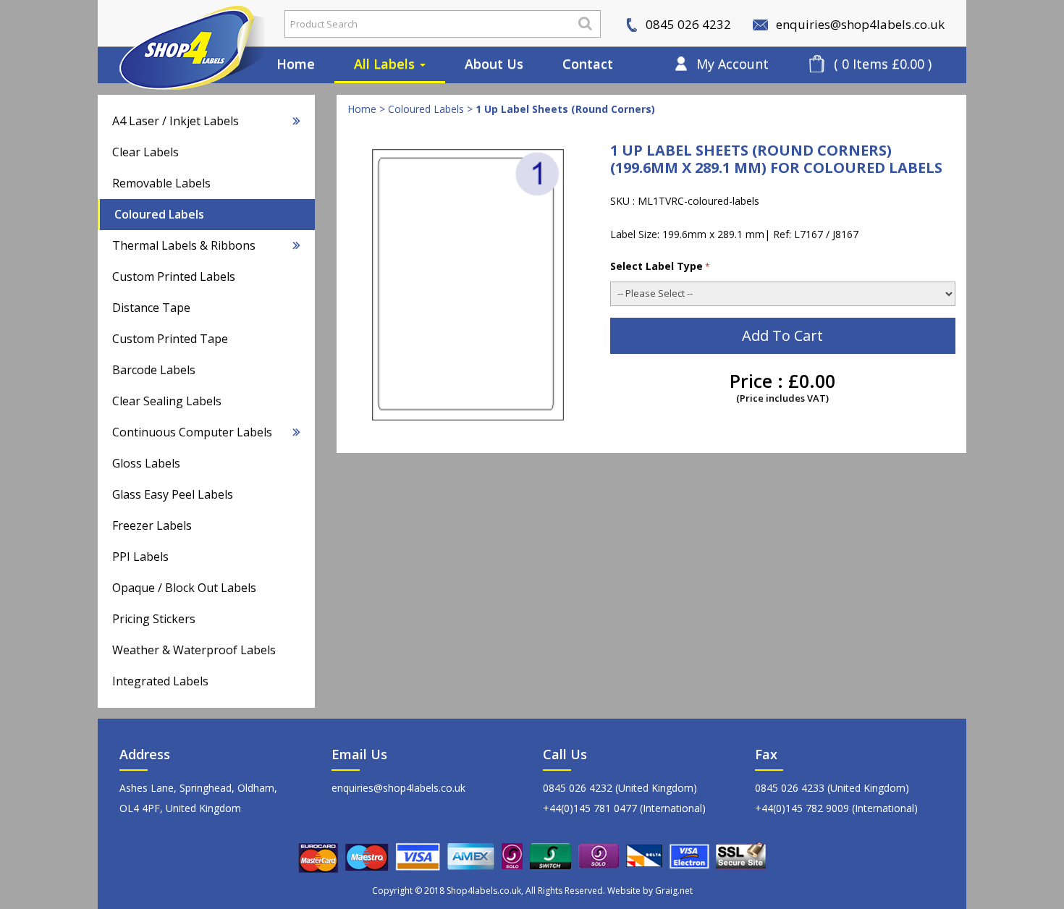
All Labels (386, 63)
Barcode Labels (153, 370)
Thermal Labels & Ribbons (184, 245)
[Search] (585, 23)
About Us (494, 63)
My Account (732, 63)
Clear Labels (145, 152)
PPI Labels (140, 557)
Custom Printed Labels (173, 276)
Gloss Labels (146, 463)
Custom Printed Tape (170, 339)
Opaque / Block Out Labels (184, 588)
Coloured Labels (159, 214)
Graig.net (674, 890)
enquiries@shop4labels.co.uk (859, 24)
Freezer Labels (152, 525)
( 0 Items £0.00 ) (883, 63)
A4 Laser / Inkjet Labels (175, 121)
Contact (587, 63)
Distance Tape (151, 308)
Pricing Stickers (153, 619)
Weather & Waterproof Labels (194, 650)
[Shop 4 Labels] (180, 24)
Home (295, 63)
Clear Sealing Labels (166, 401)
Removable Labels (161, 183)
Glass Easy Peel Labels (172, 494)
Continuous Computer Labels (192, 432)
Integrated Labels (160, 681)
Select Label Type (656, 266)
